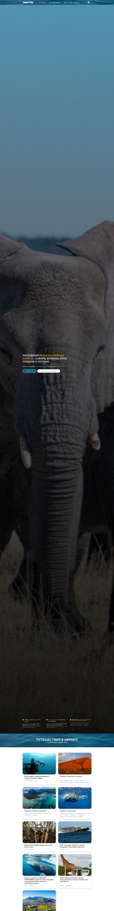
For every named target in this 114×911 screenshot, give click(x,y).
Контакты (76, 2)
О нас (70, 2)
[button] (29, 371)
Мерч (65, 2)
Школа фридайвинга (55, 2)
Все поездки (42, 2)
